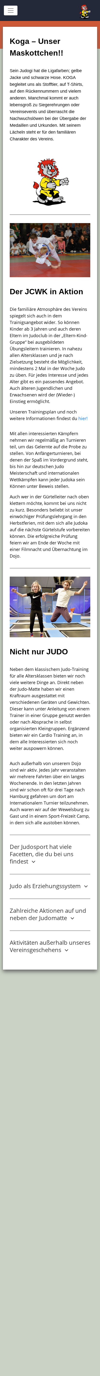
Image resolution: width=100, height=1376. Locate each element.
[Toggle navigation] (10, 10)
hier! (83, 418)
